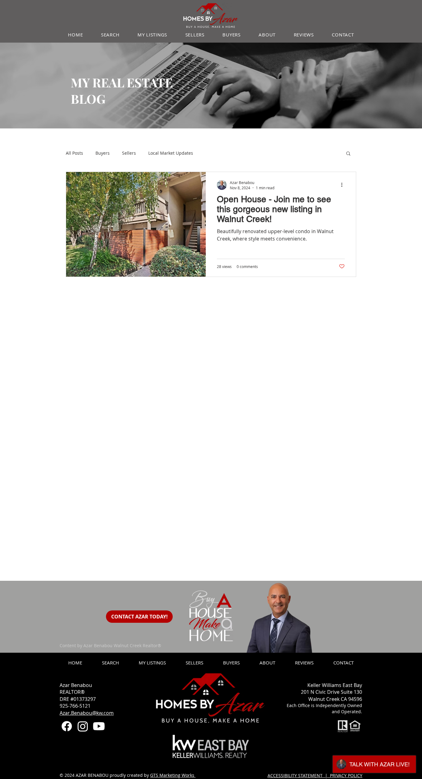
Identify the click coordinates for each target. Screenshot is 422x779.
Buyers (102, 153)
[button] (348, 154)
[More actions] (344, 185)
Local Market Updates (170, 153)
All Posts (74, 153)
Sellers (129, 153)
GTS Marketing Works (173, 775)
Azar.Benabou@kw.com (87, 713)
